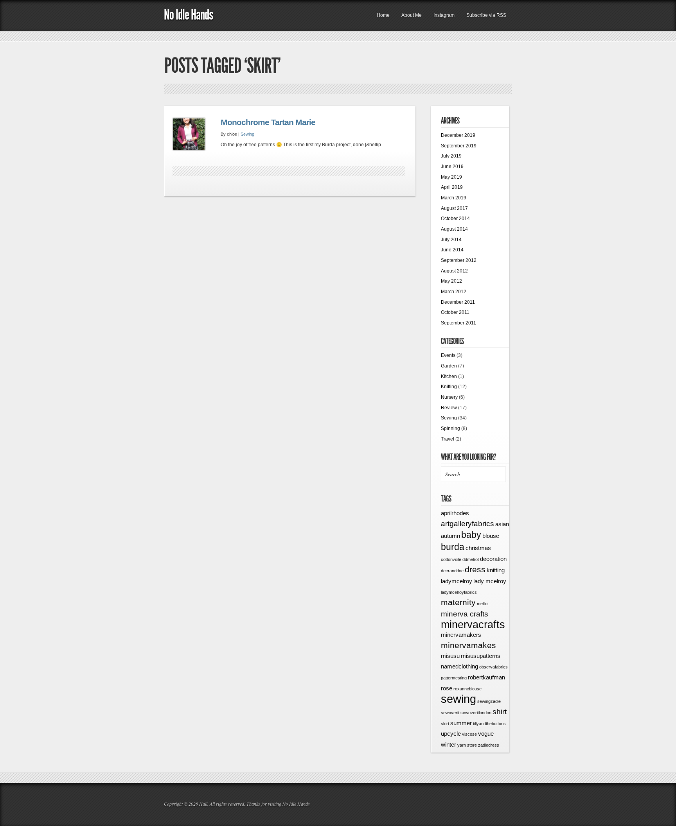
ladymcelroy (456, 581)
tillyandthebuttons (489, 723)
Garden (449, 366)
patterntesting (454, 677)
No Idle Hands (188, 14)
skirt (445, 723)
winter (448, 744)
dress (475, 569)
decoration (493, 558)
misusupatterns (480, 655)
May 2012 (451, 281)
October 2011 (455, 312)
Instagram (444, 15)
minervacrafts (473, 625)
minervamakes (468, 645)
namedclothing (459, 666)
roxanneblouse (467, 688)
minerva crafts (464, 614)
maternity (458, 602)
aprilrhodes (455, 513)
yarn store (467, 745)
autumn (450, 535)
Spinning (450, 428)
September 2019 (458, 146)
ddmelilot (470, 559)
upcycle (451, 733)
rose (446, 688)
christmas (478, 548)
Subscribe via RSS (486, 15)
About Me (411, 15)
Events (448, 355)
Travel (447, 439)
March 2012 (453, 291)
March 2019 (453, 198)
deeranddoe (452, 570)
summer (461, 723)
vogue (486, 733)
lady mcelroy (489, 581)
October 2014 (455, 218)
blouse (490, 535)
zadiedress (488, 745)
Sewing (247, 134)
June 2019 (452, 166)
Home (383, 15)
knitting (496, 570)
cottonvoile (451, 559)
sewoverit (450, 712)
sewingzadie (489, 701)
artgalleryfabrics (467, 524)
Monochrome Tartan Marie (268, 122)
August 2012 (454, 271)
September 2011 (458, 323)
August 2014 (454, 229)
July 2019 (451, 156)
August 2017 (454, 208)
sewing (458, 698)
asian (502, 524)
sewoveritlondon (475, 712)
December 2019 (458, 135)
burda (452, 547)
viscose (469, 734)
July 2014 (451, 239)
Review (449, 407)
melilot (483, 603)
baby (471, 535)
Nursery (449, 397)
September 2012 (458, 260)
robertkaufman (486, 677)
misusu (450, 655)
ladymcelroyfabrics (459, 592)
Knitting (449, 386)
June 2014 (452, 250)
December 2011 (458, 302)
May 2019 (451, 177)
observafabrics (493, 667)
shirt (500, 712)
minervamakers (461, 634)
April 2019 (452, 187)
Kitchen (449, 376)
